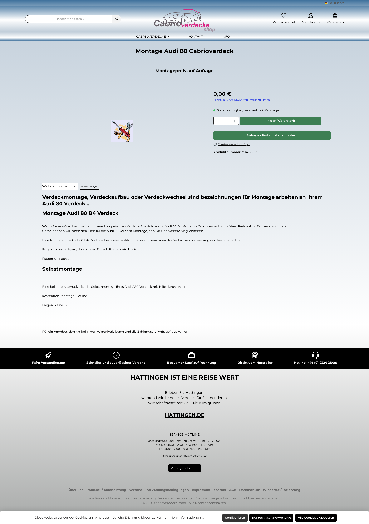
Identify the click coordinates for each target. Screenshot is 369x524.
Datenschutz (249, 490)
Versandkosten (169, 498)
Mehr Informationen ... (187, 517)
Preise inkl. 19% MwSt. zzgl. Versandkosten (241, 100)
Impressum (201, 490)
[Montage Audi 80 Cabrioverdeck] (122, 131)
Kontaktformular (195, 456)
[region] (122, 131)
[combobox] (68, 19)
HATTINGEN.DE (184, 415)
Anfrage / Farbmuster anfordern (272, 135)
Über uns (76, 490)
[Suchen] (116, 19)
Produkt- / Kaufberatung (106, 490)
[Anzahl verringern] (217, 121)
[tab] (60, 186)
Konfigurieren (235, 517)
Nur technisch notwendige (271, 517)
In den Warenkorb (280, 121)
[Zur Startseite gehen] (184, 20)
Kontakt (219, 490)
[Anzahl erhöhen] (235, 121)
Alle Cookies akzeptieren (316, 517)
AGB (232, 490)
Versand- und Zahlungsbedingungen (159, 490)
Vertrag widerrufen (184, 468)
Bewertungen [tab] (89, 186)
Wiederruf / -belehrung (281, 490)
